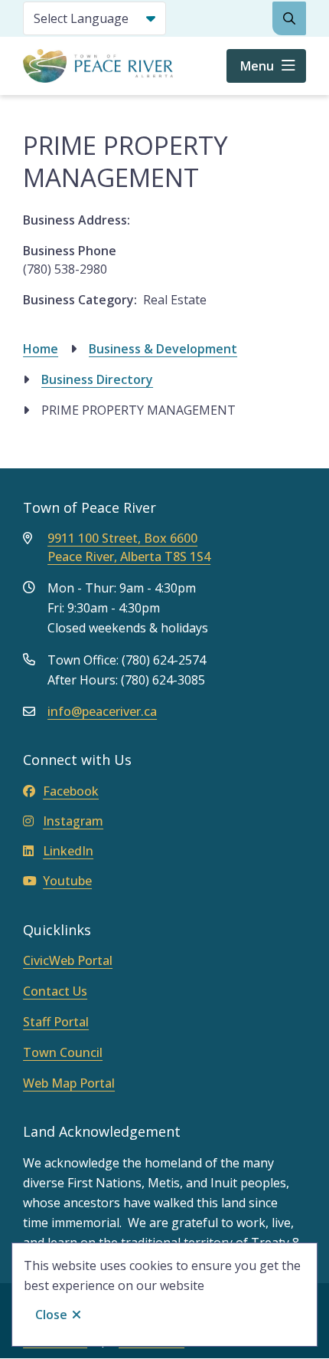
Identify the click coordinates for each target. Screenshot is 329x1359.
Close (51, 1314)
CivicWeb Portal (67, 960)
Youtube (67, 880)
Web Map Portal (69, 1083)
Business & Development (163, 348)
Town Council (63, 1052)
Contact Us (55, 991)
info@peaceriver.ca (102, 711)
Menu (257, 65)
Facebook (71, 791)
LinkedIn (68, 850)
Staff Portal (56, 1021)
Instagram (73, 820)
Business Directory (97, 379)
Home (40, 348)
